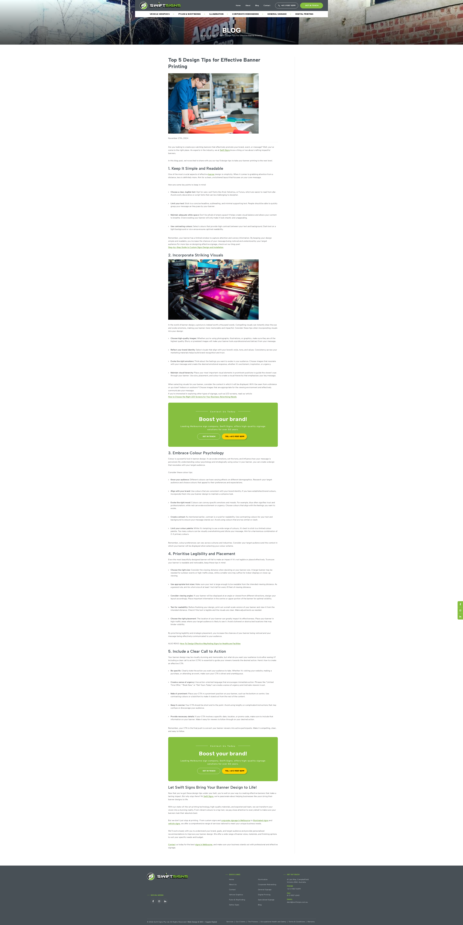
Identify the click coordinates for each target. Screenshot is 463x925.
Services (229, 922)
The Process (253, 922)
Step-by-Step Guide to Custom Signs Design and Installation (195, 247)
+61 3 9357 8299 (294, 889)
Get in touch (209, 436)
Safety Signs (234, 905)
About (247, 5)
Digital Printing (304, 14)
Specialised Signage (266, 900)
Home (238, 5)
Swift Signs (225, 150)
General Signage (277, 14)
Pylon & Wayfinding (189, 14)
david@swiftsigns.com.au (297, 902)
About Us (233, 885)
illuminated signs (260, 821)
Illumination (216, 14)
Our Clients (240, 922)
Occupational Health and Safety (273, 922)
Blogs (212, 36)
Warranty (311, 922)
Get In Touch (311, 5)
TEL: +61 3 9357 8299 (234, 436)
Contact (267, 5)
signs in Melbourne (203, 845)
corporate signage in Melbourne (235, 821)
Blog (257, 5)
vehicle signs (174, 824)
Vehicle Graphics (160, 14)
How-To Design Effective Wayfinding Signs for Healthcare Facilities (210, 644)
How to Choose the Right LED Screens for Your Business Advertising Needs (202, 397)
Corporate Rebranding (245, 14)
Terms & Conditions (297, 922)
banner (211, 174)
